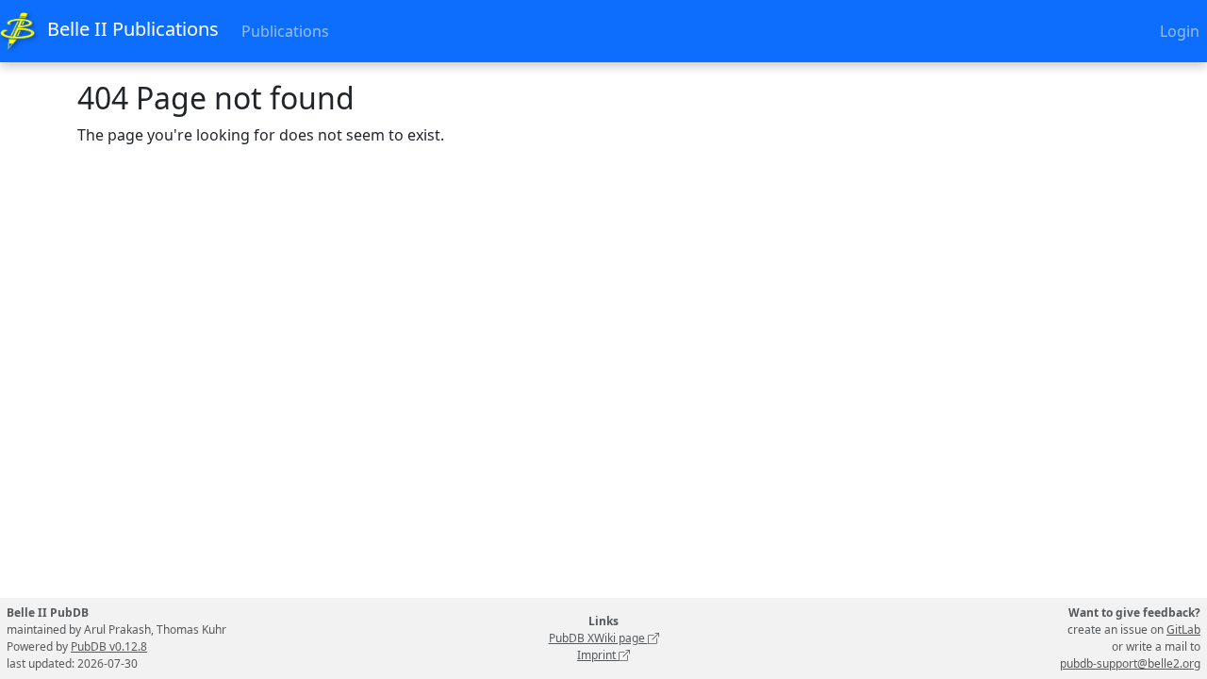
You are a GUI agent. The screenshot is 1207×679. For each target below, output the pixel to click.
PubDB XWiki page (598, 638)
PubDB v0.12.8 (109, 646)
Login (1179, 31)
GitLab (1183, 629)
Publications (285, 31)
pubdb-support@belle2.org (1130, 663)
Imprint (598, 655)
